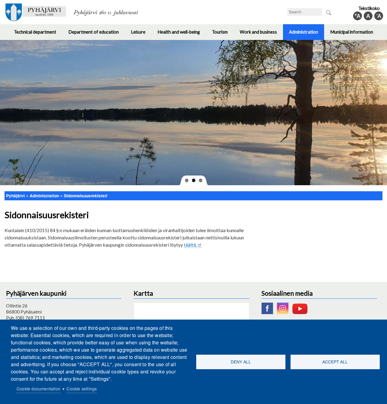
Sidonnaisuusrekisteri (85, 196)
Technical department (38, 34)
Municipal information (354, 34)
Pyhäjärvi (15, 196)
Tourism (223, 34)
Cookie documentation (38, 389)
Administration (306, 34)
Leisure (141, 34)
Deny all (241, 362)
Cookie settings (82, 389)
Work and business (261, 34)
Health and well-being (182, 34)
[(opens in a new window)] (269, 312)
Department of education (96, 34)
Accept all (335, 362)
